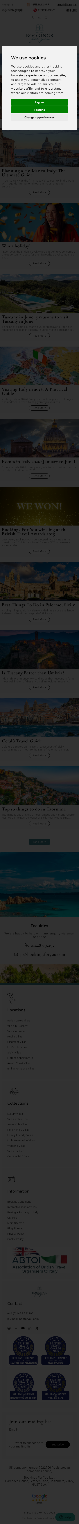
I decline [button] (39, 109)
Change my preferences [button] (39, 117)
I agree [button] (39, 102)
